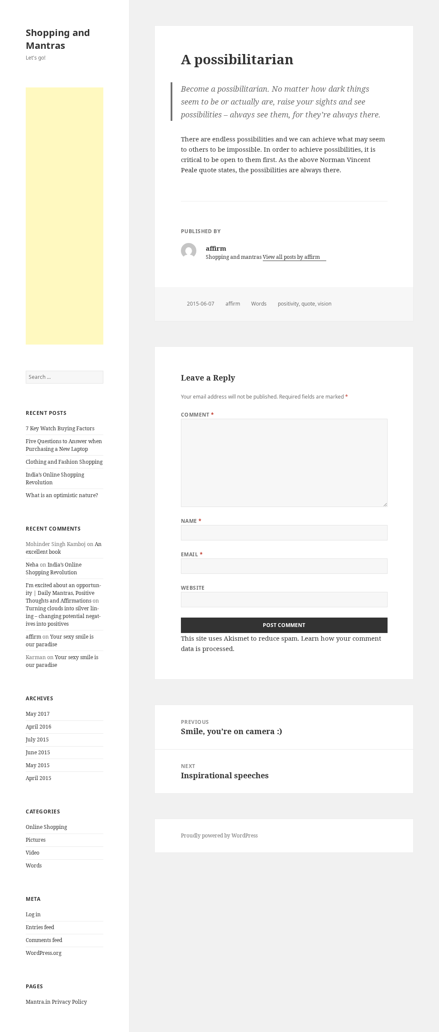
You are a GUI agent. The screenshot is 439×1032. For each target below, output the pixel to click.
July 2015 (37, 739)
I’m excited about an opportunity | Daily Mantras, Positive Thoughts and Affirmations (63, 593)
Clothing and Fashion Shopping (64, 461)
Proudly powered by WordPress (219, 835)
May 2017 (38, 713)
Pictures (35, 839)
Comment (197, 414)
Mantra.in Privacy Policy (56, 1001)
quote (308, 303)
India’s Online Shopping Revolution (53, 568)
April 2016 (38, 726)
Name (191, 521)
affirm (33, 636)
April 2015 (38, 778)
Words (34, 865)
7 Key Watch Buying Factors (60, 428)
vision (324, 303)
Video (32, 852)
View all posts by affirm (292, 257)
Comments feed (44, 940)
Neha (32, 564)
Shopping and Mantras (58, 38)
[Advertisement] (64, 216)
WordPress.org (43, 953)
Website (193, 587)
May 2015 (38, 765)
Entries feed (40, 927)
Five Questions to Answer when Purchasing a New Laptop (64, 445)
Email (192, 554)
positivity (288, 303)
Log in (33, 914)
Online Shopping (46, 827)
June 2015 (38, 752)
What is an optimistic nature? (62, 495)
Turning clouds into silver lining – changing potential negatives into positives (63, 616)
